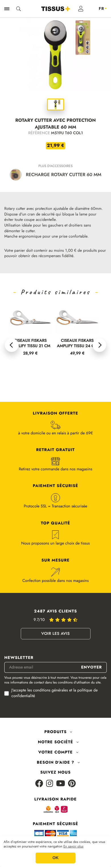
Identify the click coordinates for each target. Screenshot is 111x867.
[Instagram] (49, 784)
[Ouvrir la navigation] (6, 8)
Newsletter (19, 658)
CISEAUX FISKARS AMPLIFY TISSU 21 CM (30, 343)
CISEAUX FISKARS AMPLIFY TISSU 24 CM (77, 343)
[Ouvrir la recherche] (18, 8)
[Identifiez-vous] (81, 9)
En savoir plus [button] (73, 846)
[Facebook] (39, 784)
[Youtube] (60, 784)
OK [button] (55, 858)
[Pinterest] (72, 784)
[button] (11, 345)
